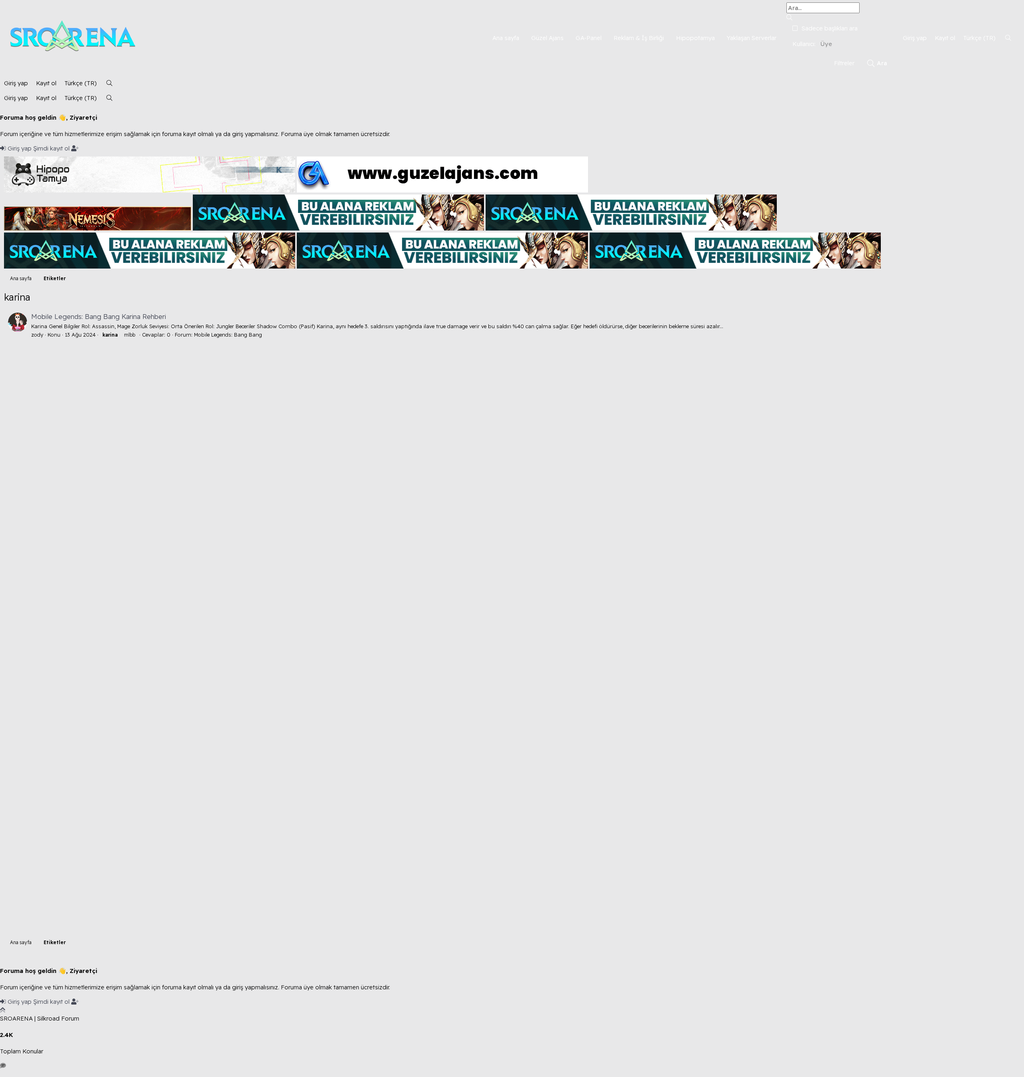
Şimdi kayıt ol (52, 148)
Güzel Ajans (547, 38)
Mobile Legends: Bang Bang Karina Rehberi (98, 316)
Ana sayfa (505, 38)
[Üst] (2, 1010)
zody (37, 334)
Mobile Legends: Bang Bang (228, 334)
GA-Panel (589, 38)
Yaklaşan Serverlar (751, 38)
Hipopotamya (695, 38)
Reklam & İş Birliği (639, 38)
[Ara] (1008, 37)
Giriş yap (19, 148)
